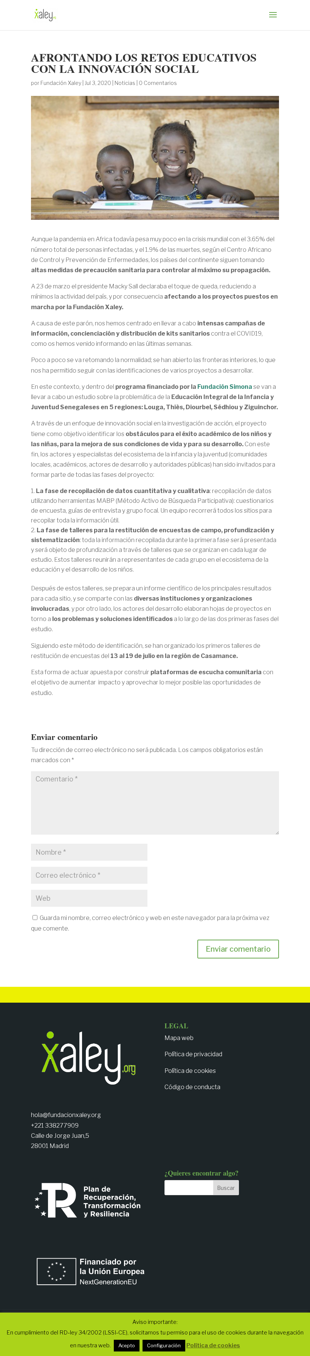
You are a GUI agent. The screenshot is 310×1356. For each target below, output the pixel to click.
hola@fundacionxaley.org (66, 1115)
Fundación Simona (224, 386)
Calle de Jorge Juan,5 (60, 1135)
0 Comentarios (158, 83)
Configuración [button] (164, 1345)
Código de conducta (192, 1087)
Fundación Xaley (60, 83)
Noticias (125, 83)
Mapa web (179, 1038)
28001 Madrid (50, 1146)
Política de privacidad (193, 1054)
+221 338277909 (55, 1125)
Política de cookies (190, 1070)
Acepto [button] (126, 1345)
